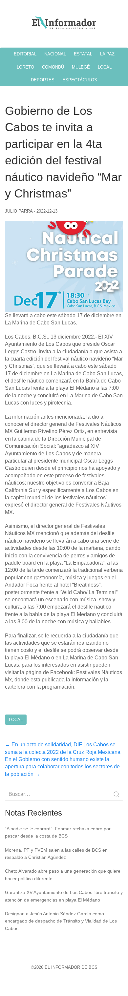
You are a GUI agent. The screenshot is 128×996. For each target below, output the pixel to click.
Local (16, 719)
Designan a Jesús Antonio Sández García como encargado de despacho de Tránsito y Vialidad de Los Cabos (61, 921)
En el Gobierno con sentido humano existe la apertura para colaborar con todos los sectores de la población (62, 767)
